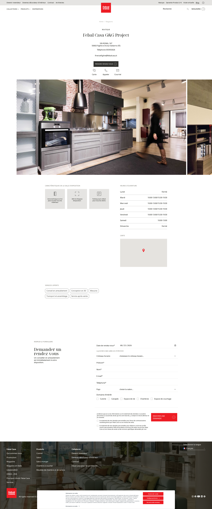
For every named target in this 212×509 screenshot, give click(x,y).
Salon (38, 457)
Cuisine (39, 453)
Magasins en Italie (14, 466)
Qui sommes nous (14, 453)
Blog (197, 3)
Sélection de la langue (203, 3)
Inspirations (37, 9)
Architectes (60, 3)
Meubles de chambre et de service (50, 470)
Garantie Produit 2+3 (174, 3)
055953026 (110, 50)
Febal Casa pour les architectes (84, 466)
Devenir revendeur (14, 3)
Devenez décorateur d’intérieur (34, 3)
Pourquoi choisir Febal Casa (18, 478)
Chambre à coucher (44, 466)
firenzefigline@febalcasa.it (106, 55)
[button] (143, 250)
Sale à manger (42, 461)
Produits (25, 9)
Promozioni (11, 457)
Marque (161, 3)
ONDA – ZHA (12, 474)
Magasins (196, 9)
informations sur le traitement (121, 414)
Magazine (11, 461)
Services (10, 482)
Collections (12, 9)
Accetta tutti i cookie (153, 493)
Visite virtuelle (188, 3)
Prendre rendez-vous (104, 64)
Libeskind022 (12, 470)
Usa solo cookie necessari (153, 502)
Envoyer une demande (159, 417)
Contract (51, 3)
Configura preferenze (152, 498)
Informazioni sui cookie (72, 506)
